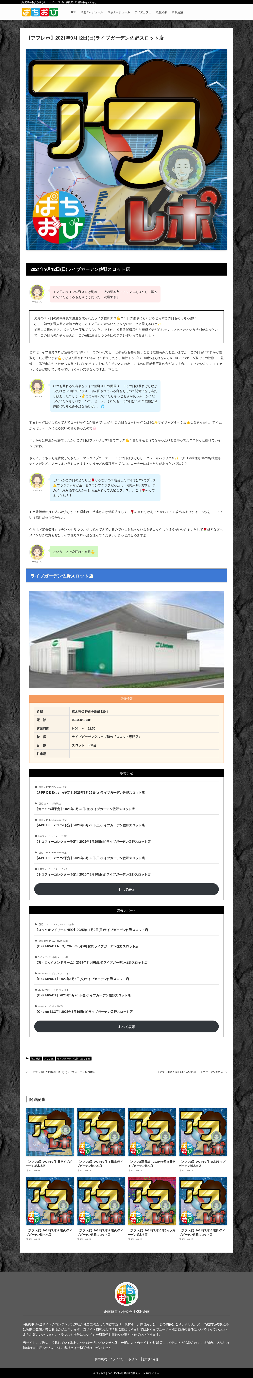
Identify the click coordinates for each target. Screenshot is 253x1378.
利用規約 (100, 1359)
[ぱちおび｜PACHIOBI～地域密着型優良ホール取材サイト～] (40, 12)
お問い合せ (151, 1359)
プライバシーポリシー (125, 1359)
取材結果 (36, 1058)
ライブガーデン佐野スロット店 (73, 1058)
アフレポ (49, 1058)
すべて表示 (126, 889)
